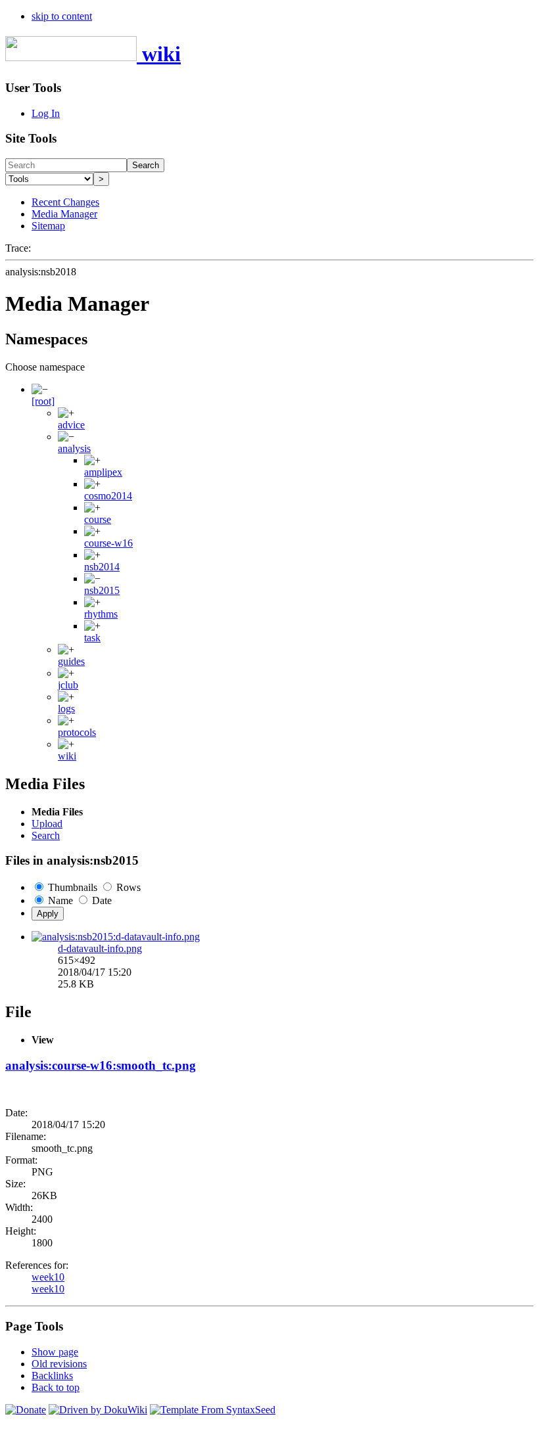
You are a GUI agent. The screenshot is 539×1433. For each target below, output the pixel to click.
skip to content (62, 16)
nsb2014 (102, 566)
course (97, 519)
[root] (43, 401)
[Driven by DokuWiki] (98, 1409)
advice (71, 424)
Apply (48, 914)
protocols (77, 732)
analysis (74, 448)
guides (71, 661)
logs (66, 708)
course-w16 (108, 543)
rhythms (101, 614)
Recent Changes (65, 202)
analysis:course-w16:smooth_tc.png (100, 1065)
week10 (48, 1277)
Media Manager (64, 213)
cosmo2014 (108, 495)
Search (145, 165)
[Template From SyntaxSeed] (212, 1409)
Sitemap (48, 225)
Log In (46, 113)
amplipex (103, 472)
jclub (68, 685)
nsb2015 (102, 590)
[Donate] (25, 1409)
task (92, 637)
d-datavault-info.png (100, 948)
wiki (67, 756)
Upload (47, 823)
